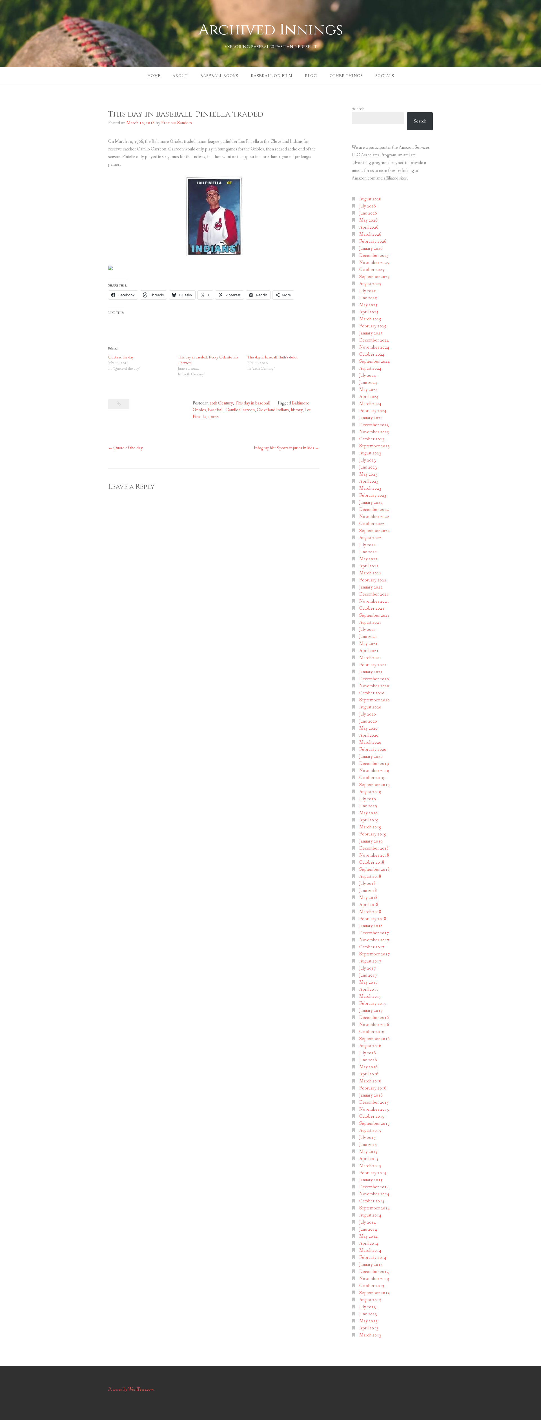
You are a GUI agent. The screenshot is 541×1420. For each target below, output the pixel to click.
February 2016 (372, 1088)
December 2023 (374, 425)
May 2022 (368, 559)
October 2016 (371, 1032)
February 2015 (372, 1173)
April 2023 (368, 481)
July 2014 (367, 1222)
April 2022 (368, 566)
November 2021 (374, 601)
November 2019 (374, 771)
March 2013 (370, 1335)
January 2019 (371, 841)
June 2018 (368, 891)
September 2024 (374, 361)
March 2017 (370, 996)
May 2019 (368, 813)
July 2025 (367, 291)
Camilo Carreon (240, 410)
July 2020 (367, 714)
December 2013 (374, 1272)
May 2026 (368, 220)
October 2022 (371, 524)
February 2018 (372, 919)
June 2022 (368, 552)
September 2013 (374, 1293)
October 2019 (371, 778)
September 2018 (374, 869)
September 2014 (374, 1208)
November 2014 (374, 1194)
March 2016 (370, 1081)
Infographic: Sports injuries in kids (284, 448)
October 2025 (371, 270)
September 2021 (374, 615)
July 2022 (367, 545)
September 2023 (374, 446)
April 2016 (368, 1074)
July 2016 (367, 1053)
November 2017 (374, 940)
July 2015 (367, 1138)
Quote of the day (121, 357)
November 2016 (374, 1025)
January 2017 (371, 1011)
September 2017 (374, 954)
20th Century (221, 403)
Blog (311, 75)
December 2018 (374, 848)
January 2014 (371, 1265)
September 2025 (374, 277)
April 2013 (368, 1328)
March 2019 (370, 827)
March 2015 (370, 1166)
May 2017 (368, 982)
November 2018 (374, 855)
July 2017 (367, 968)
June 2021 (368, 637)
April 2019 (368, 820)
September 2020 (374, 700)
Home (154, 75)
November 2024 (374, 347)
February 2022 (372, 580)
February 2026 (372, 241)
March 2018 (370, 912)
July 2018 (367, 884)
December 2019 (374, 764)
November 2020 (374, 686)
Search (358, 109)
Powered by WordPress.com (131, 1389)
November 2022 (374, 517)
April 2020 (368, 735)
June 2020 (368, 721)
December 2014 (374, 1187)
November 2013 (374, 1279)
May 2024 (368, 390)
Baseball (215, 410)
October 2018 (371, 862)
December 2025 (374, 256)
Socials (384, 75)
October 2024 (371, 354)
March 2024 (370, 404)
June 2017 (368, 975)
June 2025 (368, 298)
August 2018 (370, 876)
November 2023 (374, 432)
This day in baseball (252, 403)
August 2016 (370, 1046)
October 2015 (371, 1116)
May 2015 (368, 1152)
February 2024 (372, 411)
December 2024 (374, 340)
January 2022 (371, 587)
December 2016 (374, 1018)
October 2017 (371, 947)
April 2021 (368, 651)
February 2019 (372, 834)
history (297, 410)
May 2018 (368, 898)
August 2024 (370, 368)
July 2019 (367, 799)
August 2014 (370, 1215)
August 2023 (370, 453)
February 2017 (372, 1004)
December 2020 (374, 679)
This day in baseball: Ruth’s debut (272, 357)
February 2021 (372, 665)
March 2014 (370, 1250)
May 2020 (368, 728)
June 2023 (368, 467)
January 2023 (371, 503)
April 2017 (368, 989)
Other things (346, 75)
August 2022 (370, 538)
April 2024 (368, 397)
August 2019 (370, 792)
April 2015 (368, 1159)
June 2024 (368, 383)
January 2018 (371, 926)
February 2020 (372, 749)
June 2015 (368, 1145)
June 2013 (368, 1314)
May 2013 (368, 1321)
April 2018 (368, 905)
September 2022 (374, 531)
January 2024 (371, 418)
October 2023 (371, 439)
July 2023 (367, 460)
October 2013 (371, 1286)
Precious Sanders (176, 123)
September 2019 (374, 785)
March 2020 (370, 742)
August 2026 (370, 199)
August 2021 (370, 622)
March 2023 (370, 488)
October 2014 (371, 1201)
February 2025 (372, 326)
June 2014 (368, 1229)
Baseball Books (219, 75)
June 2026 (368, 213)
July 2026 (367, 206)
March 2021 (370, 658)
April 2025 (368, 312)
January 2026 (371, 248)
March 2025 (370, 319)
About (180, 75)
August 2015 (370, 1131)
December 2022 (374, 510)
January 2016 (371, 1095)
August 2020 (370, 707)
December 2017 (374, 933)
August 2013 (370, 1300)
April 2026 (368, 227)
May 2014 (368, 1236)
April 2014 (368, 1243)
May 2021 (368, 644)
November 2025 (374, 263)
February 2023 (372, 495)
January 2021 (371, 672)
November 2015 (374, 1109)
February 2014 (372, 1258)
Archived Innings (270, 29)
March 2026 (370, 234)
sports (213, 417)
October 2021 (371, 608)
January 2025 (371, 333)
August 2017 (370, 961)
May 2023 (368, 474)
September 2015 (374, 1123)
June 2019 (368, 806)
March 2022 (370, 573)
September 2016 (374, 1039)
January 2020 (371, 757)
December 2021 (374, 594)
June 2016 (368, 1060)
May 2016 (368, 1067)
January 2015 (371, 1180)
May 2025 (368, 305)
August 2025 (370, 284)
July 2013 (367, 1307)
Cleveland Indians (273, 410)
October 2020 (371, 693)
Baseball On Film (271, 75)
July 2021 (367, 630)
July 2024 (367, 375)
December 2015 (374, 1102)
